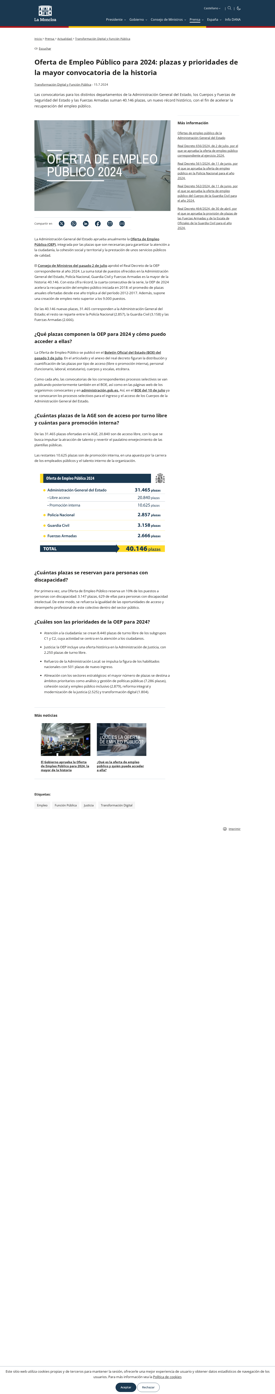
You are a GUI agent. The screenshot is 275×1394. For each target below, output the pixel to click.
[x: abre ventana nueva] (58, 223)
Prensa (50, 39)
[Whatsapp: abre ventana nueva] (70, 223)
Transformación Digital (116, 805)
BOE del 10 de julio (149, 390)
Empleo (42, 805)
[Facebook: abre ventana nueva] (95, 223)
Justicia (89, 805)
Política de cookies (167, 1376)
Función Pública (66, 805)
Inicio (38, 39)
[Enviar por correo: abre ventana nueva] (107, 223)
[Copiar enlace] (122, 223)
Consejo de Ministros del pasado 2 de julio (72, 265)
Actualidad (65, 39)
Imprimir (235, 829)
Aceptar (126, 1387)
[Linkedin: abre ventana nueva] (83, 223)
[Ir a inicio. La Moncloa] (45, 16)
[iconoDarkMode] (239, 9)
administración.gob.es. (100, 390)
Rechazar (148, 1387)
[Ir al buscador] (229, 8)
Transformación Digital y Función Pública (102, 39)
